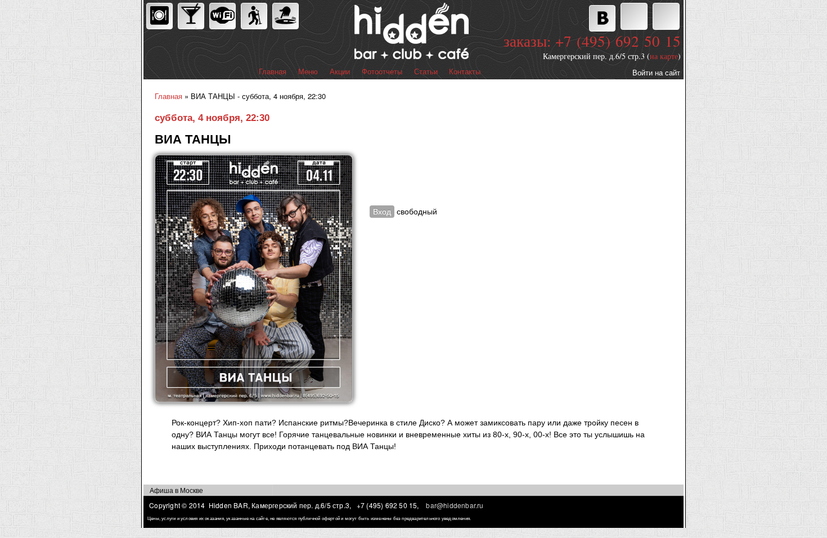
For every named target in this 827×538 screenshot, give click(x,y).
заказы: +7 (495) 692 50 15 (592, 41)
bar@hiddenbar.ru (454, 505)
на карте (664, 56)
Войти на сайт (656, 72)
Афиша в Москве (176, 490)
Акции (340, 72)
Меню (308, 72)
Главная (272, 72)
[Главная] (362, 32)
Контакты (464, 72)
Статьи (426, 72)
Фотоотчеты (382, 72)
